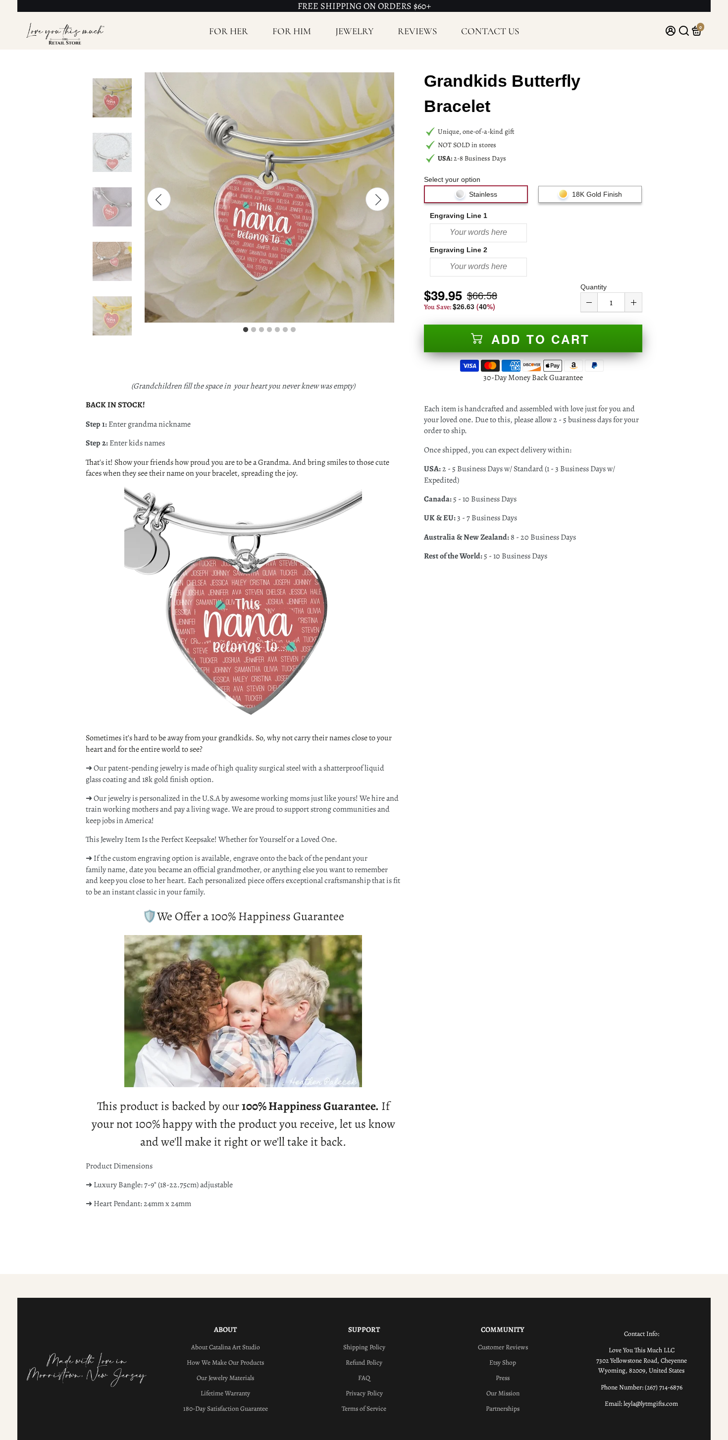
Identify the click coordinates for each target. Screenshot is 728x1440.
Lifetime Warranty (225, 1393)
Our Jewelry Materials (225, 1378)
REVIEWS (417, 31)
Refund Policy (364, 1362)
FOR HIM (291, 31)
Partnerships (503, 1408)
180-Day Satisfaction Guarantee (225, 1408)
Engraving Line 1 (458, 216)
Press (503, 1378)
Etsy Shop (502, 1362)
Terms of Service (364, 1408)
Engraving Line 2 (458, 250)
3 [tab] (261, 330)
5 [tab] (277, 330)
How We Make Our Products (225, 1362)
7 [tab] (293, 330)
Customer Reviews (503, 1347)
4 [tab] (269, 330)
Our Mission (503, 1393)
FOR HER (228, 31)
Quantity (593, 287)
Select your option (452, 179)
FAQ (364, 1378)
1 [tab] (246, 330)
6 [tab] (285, 330)
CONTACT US (490, 31)
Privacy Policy (364, 1393)
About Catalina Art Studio (225, 1347)
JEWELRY (354, 31)
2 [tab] (254, 330)
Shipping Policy (364, 1347)
